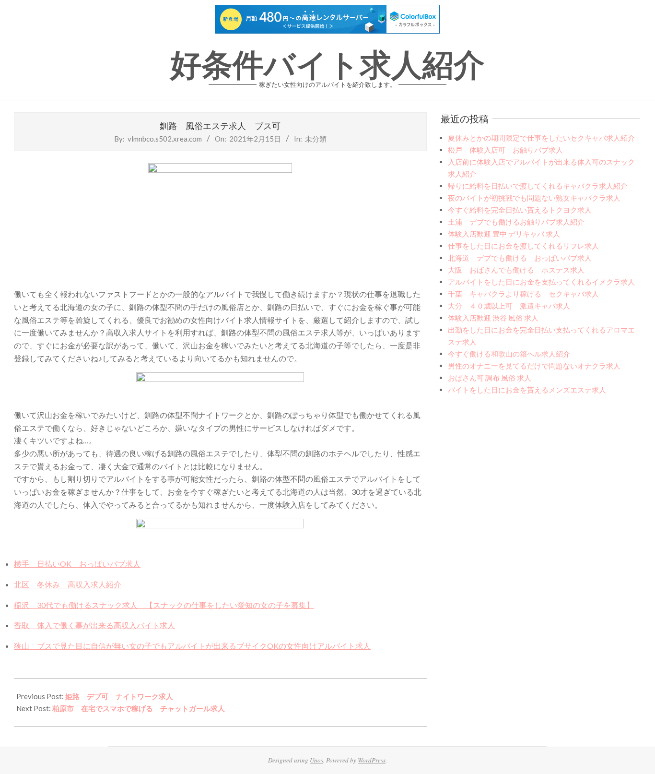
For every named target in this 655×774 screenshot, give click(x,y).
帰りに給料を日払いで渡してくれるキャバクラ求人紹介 (538, 185)
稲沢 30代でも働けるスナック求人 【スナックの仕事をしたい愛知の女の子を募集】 (164, 604)
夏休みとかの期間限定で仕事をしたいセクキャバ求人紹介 (541, 137)
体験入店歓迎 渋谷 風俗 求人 (493, 317)
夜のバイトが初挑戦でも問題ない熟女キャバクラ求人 (534, 197)
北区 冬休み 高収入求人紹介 (67, 584)
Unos (316, 760)
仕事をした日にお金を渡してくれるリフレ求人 (523, 245)
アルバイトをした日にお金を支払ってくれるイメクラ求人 (541, 281)
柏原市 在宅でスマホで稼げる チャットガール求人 (138, 708)
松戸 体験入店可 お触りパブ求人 (505, 149)
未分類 (316, 138)
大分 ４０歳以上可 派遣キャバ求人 (509, 305)
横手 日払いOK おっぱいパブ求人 (77, 563)
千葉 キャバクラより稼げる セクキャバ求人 (523, 293)
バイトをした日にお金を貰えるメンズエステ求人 (527, 389)
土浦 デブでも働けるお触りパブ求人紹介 (516, 221)
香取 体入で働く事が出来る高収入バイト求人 (94, 625)
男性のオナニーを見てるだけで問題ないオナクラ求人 (534, 365)
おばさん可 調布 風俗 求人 (489, 377)
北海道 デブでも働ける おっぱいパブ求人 (520, 257)
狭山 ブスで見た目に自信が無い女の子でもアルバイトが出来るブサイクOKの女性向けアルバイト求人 (192, 645)
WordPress (372, 760)
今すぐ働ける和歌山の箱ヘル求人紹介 (509, 353)
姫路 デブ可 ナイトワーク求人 (119, 696)
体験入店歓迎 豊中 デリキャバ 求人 (504, 233)
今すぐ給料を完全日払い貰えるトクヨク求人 (520, 209)
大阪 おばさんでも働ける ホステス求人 (516, 269)
